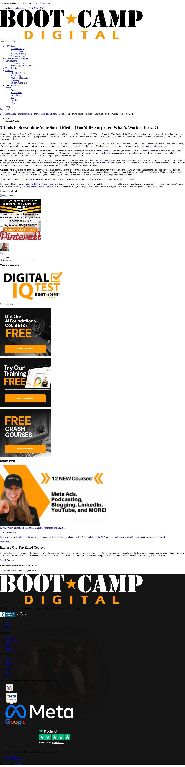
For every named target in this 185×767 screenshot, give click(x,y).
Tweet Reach (107, 151)
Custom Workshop (19, 83)
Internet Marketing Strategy (45, 114)
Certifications (11, 61)
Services (9, 70)
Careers (8, 647)
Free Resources (12, 85)
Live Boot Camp (18, 73)
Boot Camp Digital (8, 114)
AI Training (10, 46)
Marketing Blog (25, 114)
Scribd (71, 163)
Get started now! (7, 304)
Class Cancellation (13, 759)
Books (13, 90)
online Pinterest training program (42, 184)
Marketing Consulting (20, 78)
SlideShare (104, 160)
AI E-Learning (17, 51)
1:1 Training (16, 75)
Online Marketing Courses (16, 58)
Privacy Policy (11, 756)
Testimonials (16, 92)
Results (14, 100)
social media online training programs (150, 146)
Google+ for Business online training (32, 186)
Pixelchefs (18, 763)
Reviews (9, 664)
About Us (9, 638)
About (8, 88)
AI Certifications (18, 56)
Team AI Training (18, 53)
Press (7, 659)
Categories (4, 257)
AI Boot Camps (17, 48)
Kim (2, 253)
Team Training (11, 68)
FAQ (13, 97)
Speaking (15, 80)
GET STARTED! (42, 3)
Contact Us (10, 650)
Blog (13, 102)
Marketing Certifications (21, 66)
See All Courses (7, 560)
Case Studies (16, 95)
